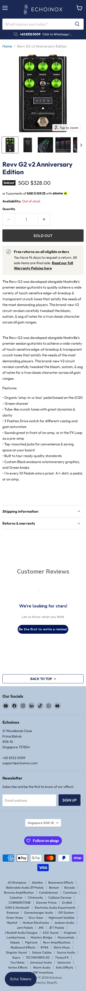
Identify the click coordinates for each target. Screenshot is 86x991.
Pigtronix (31, 942)
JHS (40, 927)
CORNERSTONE (20, 902)
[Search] (77, 24)
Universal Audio (41, 962)
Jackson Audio (64, 922)
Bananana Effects (60, 882)
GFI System (66, 912)
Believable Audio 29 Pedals (25, 887)
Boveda (69, 887)
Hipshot (12, 922)
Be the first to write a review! (43, 629)
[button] (10, 145)
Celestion (16, 897)
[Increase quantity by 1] (44, 219)
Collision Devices (59, 897)
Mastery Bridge (41, 937)
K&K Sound (51, 932)
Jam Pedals (25, 927)
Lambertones (16, 937)
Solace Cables (42, 952)
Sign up (69, 800)
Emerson (13, 912)
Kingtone (70, 932)
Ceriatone (70, 892)
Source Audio (66, 952)
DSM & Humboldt (17, 907)
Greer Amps (14, 917)
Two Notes (17, 962)
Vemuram (64, 962)
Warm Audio (41, 967)
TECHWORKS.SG (38, 957)
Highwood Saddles (61, 917)
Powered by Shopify (43, 982)
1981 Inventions (43, 972)
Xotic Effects (64, 967)
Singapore (41, 823)
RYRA (44, 947)
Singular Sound (16, 952)
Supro (16, 957)
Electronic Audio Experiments (55, 907)
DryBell (67, 902)
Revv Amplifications (56, 942)
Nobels (15, 942)
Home (7, 46)
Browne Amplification (19, 892)
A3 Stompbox (17, 882)
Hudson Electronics (36, 922)
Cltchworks (35, 897)
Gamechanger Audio (38, 912)
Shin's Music (62, 947)
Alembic (37, 882)
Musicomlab (66, 937)
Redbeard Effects (23, 947)
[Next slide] (81, 145)
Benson (54, 887)
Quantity (8, 209)
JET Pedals (56, 927)
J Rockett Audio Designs (21, 932)
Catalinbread (48, 892)
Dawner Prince (46, 902)
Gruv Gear (35, 917)
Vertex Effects (18, 967)
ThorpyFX (62, 957)
